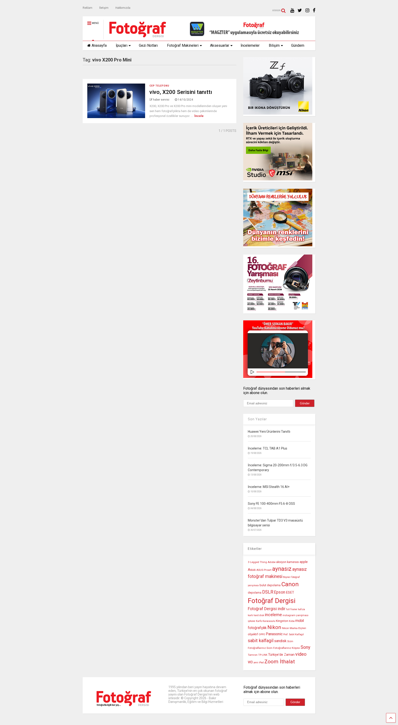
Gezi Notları (148, 45)
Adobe (271, 562)
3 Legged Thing (257, 562)
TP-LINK (262, 654)
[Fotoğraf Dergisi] (135, 37)
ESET (290, 592)
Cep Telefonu (159, 85)
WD (250, 662)
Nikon (274, 627)
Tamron (253, 654)
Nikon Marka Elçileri (294, 628)
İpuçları (121, 45)
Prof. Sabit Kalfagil (293, 634)
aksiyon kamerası (287, 562)
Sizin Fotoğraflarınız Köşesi (283, 648)
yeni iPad (259, 662)
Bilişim (274, 45)
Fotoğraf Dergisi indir (266, 608)
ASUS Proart (264, 569)
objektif (253, 634)
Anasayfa (99, 45)
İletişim (103, 7)
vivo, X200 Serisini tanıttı (180, 92)
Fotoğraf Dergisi (272, 601)
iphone (251, 621)
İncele (199, 116)
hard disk (259, 615)
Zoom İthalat (279, 661)
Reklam (87, 7)
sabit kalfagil (260, 640)
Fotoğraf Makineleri (183, 45)
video (301, 654)
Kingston (282, 621)
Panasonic (274, 634)
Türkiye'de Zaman (281, 655)
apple (304, 562)
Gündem (297, 45)
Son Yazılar (257, 419)
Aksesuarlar (219, 45)
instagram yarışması (295, 615)
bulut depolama (270, 585)
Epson (279, 592)
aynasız (282, 569)
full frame (291, 609)
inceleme (273, 614)
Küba (292, 621)
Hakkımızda (122, 7)
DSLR (267, 592)
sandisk (280, 641)
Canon (290, 584)
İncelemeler (250, 45)
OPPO (262, 634)
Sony (305, 647)
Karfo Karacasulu (265, 621)
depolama (254, 592)
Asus (252, 570)
